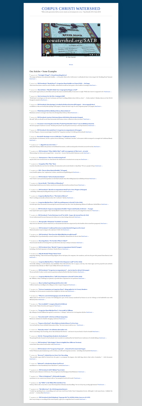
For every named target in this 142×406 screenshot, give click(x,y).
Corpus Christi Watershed (71, 8)
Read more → (33, 79)
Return (71, 64)
